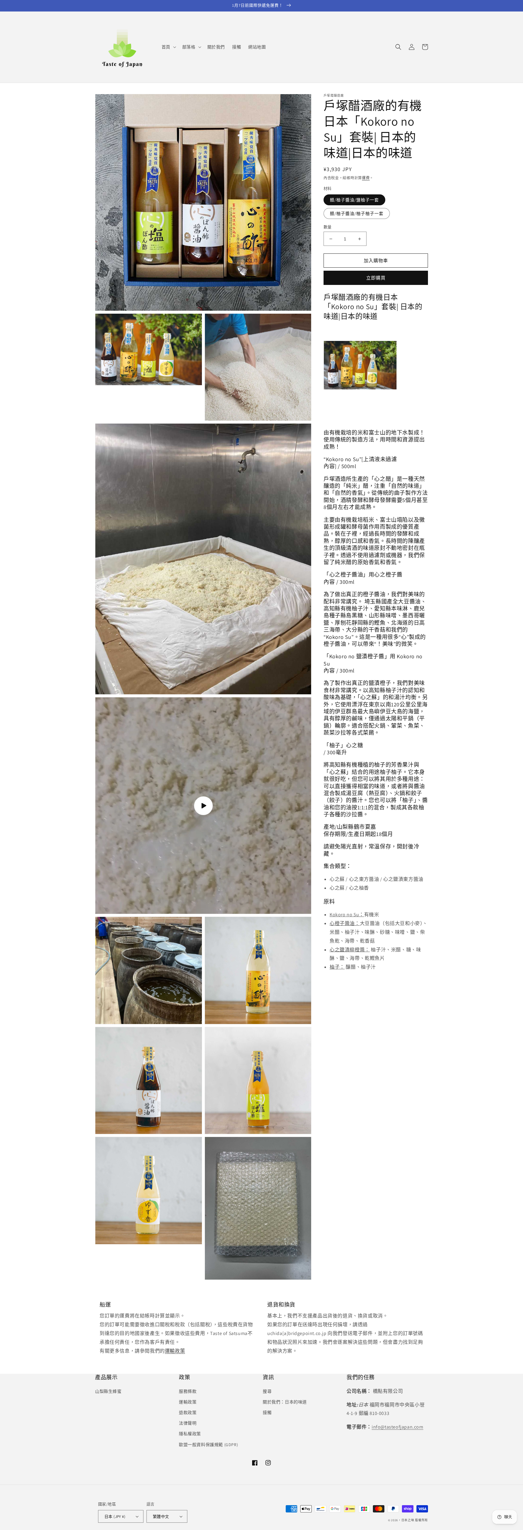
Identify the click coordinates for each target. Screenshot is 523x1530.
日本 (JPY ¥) (114, 1516)
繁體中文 (161, 1516)
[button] (168, 47)
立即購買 (376, 278)
